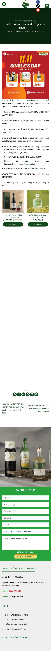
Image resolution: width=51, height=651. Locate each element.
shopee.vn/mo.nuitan (36, 168)
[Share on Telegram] (36, 394)
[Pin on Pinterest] (28, 394)
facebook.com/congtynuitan (23, 164)
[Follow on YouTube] (38, 10)
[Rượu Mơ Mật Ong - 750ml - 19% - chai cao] (13, 201)
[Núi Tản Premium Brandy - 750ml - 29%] (38, 201)
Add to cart (13, 224)
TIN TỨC (18, 21)
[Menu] (4, 4)
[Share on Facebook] (19, 394)
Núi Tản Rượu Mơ (37, 31)
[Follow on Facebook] (38, 2)
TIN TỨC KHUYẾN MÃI (28, 21)
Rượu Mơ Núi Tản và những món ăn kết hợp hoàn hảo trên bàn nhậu (38, 408)
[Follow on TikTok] (38, 6)
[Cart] (47, 6)
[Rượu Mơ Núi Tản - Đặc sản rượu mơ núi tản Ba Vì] (25, 4)
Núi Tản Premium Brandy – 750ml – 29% (38, 216)
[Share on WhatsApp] (15, 394)
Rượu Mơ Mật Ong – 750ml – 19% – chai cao (13, 216)
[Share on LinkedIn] (32, 394)
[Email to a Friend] (23, 394)
